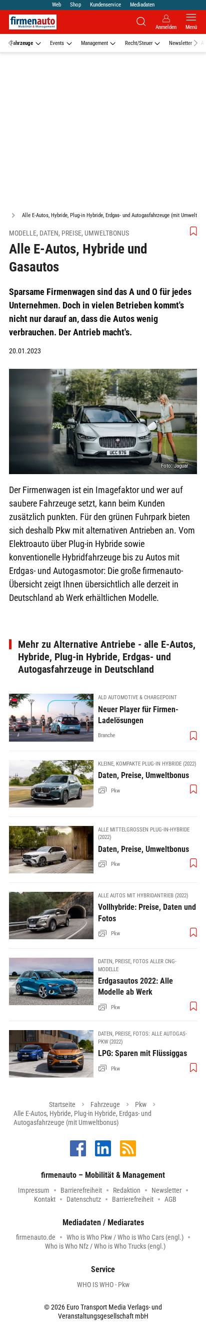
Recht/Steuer (138, 43)
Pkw (140, 1104)
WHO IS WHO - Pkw (103, 1285)
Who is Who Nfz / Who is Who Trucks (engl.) (105, 1246)
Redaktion (126, 1190)
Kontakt (45, 1199)
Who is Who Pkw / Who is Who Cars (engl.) (125, 1237)
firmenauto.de (36, 1237)
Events (57, 43)
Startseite (62, 1104)
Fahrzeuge (21, 43)
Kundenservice (105, 4)
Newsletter (180, 43)
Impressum (34, 1190)
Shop (75, 4)
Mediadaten (142, 4)
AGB (170, 1199)
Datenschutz (83, 1199)
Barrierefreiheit (81, 1190)
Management (94, 43)
